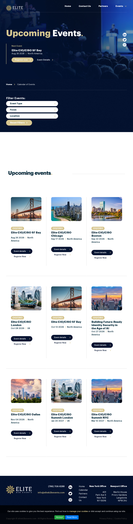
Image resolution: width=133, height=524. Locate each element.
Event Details (43, 60)
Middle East (16, 127)
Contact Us (85, 6)
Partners (103, 6)
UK (11, 137)
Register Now (20, 257)
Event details (20, 251)
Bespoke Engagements (112, 15)
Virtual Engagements (111, 27)
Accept (59, 517)
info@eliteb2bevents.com (51, 493)
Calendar (83, 490)
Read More (72, 517)
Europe (14, 122)
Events (119, 6)
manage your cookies (78, 511)
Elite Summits (107, 21)
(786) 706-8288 (56, 486)
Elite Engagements (110, 33)
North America (18, 132)
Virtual (13, 142)
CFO (12, 151)
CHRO (13, 146)
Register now (21, 60)
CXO (12, 156)
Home (68, 6)
